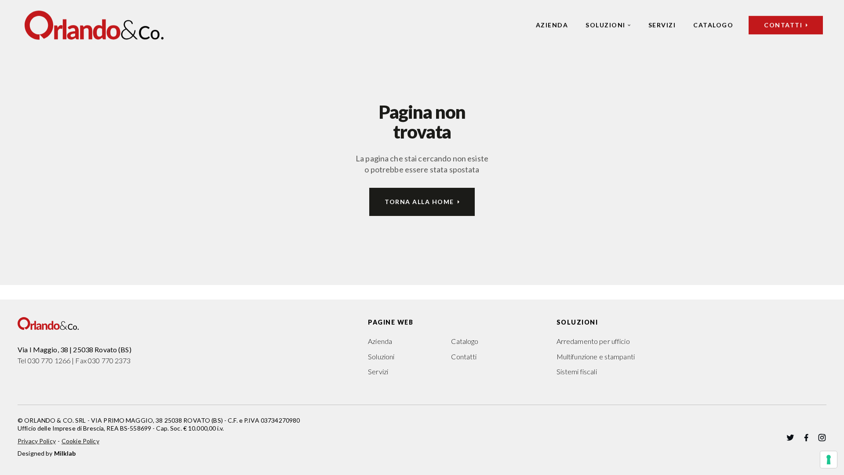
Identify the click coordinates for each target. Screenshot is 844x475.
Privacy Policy (37, 441)
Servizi (662, 25)
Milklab (65, 453)
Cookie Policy (80, 441)
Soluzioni (606, 25)
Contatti (464, 356)
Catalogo (713, 25)
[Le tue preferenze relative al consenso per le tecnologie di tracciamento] (828, 459)
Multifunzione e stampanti (596, 356)
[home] (94, 25)
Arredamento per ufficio (593, 341)
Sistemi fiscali (577, 371)
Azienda (552, 25)
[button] (608, 25)
